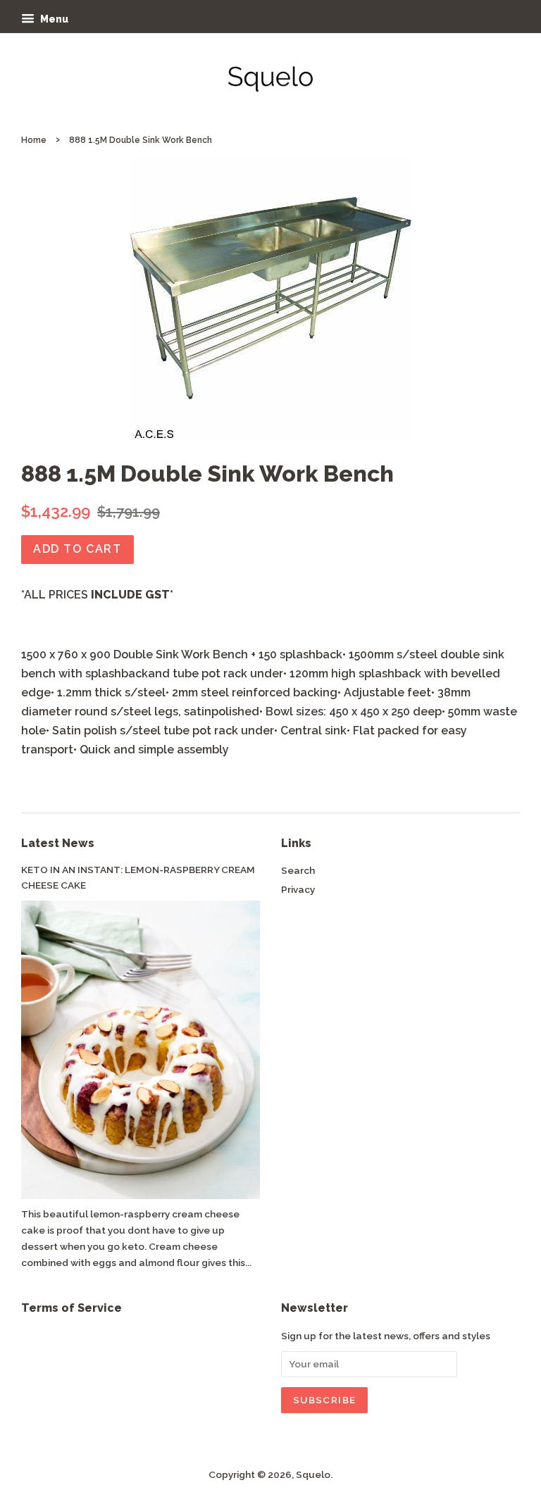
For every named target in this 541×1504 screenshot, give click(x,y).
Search (298, 870)
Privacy (298, 889)
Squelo (313, 1474)
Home (33, 140)
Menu (53, 19)
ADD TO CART (77, 549)
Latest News (57, 843)
